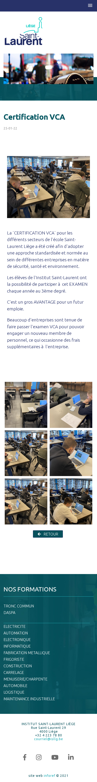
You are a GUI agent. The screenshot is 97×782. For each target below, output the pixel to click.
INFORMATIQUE (17, 646)
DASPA (9, 612)
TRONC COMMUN (19, 606)
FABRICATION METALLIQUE (27, 653)
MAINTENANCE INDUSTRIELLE (29, 699)
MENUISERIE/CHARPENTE (25, 679)
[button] (90, 5)
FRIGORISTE (14, 659)
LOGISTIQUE (14, 692)
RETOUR (50, 534)
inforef (49, 776)
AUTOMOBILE (15, 686)
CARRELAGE (14, 672)
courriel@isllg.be (48, 739)
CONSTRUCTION (18, 666)
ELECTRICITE (14, 626)
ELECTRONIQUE (17, 639)
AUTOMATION (16, 633)
